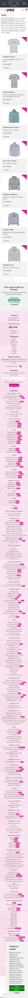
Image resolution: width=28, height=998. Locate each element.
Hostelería (14, 351)
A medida (14, 353)
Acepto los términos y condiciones (14, 382)
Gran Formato (14, 342)
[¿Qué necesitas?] (22, 10)
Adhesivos (14, 344)
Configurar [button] (17, 992)
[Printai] (8, 10)
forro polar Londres (11, 25)
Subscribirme (14, 385)
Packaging (14, 346)
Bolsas (14, 348)
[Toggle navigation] (2, 10)
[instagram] (12, 327)
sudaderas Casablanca (14, 23)
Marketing (14, 340)
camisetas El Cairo (20, 22)
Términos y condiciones (14, 333)
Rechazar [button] (16, 989)
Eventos (14, 349)
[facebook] (14, 327)
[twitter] (16, 327)
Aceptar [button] (17, 986)
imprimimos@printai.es (14, 318)
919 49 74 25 (14, 320)
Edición (14, 339)
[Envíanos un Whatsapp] (10, 327)
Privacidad (14, 331)
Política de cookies (14, 330)
